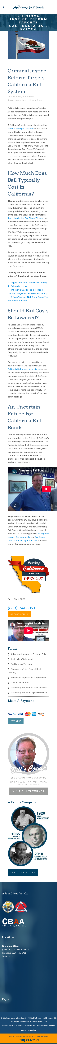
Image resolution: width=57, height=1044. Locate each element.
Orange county (22, 537)
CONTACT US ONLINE (19, 614)
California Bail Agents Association (24, 369)
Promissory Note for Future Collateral (29, 687)
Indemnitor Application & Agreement (28, 677)
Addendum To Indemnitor (23, 659)
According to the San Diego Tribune (25, 218)
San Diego (40, 537)
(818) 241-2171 (21, 608)
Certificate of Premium (21, 664)
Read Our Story (23, 872)
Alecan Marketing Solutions (35, 1021)
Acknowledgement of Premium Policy (29, 654)
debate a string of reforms (21, 128)
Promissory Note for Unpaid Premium (29, 692)
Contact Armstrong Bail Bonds (22, 540)
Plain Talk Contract (20, 682)
